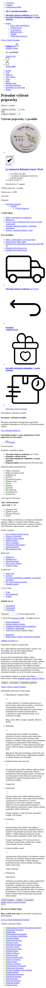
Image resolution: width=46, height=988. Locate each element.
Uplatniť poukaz (12, 566)
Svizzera (17, 964)
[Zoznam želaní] (7, 60)
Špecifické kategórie (13, 204)
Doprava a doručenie (13, 536)
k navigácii (10, 3)
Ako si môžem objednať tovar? (17, 534)
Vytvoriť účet (11, 56)
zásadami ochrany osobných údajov (31, 678)
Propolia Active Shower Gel (16, 248)
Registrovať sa (11, 559)
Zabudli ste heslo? (12, 561)
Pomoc (8, 23)
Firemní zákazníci (12, 547)
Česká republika (26, 970)
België (15, 979)
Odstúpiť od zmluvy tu (9, 641)
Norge (15, 985)
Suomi (15, 955)
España (16, 938)
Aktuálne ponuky (12, 584)
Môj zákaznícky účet (13, 549)
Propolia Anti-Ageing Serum (16, 250)
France (15, 943)
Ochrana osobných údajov (15, 624)
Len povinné (14, 683)
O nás (8, 592)
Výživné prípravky (22, 208)
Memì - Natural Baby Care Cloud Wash (20, 240)
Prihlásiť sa (10, 557)
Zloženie (9, 576)
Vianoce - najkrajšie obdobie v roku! (19, 230)
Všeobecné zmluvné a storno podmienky (21, 626)
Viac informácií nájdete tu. (11, 430)
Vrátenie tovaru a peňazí (15, 538)
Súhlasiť (5, 683)
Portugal (17, 981)
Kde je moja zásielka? (14, 563)
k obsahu (9, 5)
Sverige (16, 947)
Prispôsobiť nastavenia (28, 683)
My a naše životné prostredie (16, 582)
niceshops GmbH (17, 618)
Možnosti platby (16, 32)
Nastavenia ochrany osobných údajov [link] (20, 631)
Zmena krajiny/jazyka (27, 614)
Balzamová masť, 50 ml (24, 169)
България (19, 957)
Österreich (19, 930)
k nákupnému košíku (13, 7)
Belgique (18, 977)
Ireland (15, 972)
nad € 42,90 (22, 15)
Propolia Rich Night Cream (16, 242)
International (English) (33, 928)
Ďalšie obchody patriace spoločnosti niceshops (23, 637)
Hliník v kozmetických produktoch (19, 218)
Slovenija (18, 940)
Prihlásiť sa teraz (12, 48)
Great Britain (22, 936)
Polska (15, 951)
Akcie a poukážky (12, 543)
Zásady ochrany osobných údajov (13, 687)
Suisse (15, 962)
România (18, 945)
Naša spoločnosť (12, 594)
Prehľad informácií (13, 622)
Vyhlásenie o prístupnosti (15, 628)
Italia (13, 932)
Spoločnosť (10, 635)
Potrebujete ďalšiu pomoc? (15, 545)
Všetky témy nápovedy (19, 36)
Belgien (17, 983)
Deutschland (22, 934)
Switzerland (21, 966)
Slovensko (20, 968)
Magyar (17, 953)
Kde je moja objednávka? (19, 26)
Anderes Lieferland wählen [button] (11, 924)
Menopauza (10, 220)
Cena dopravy (15, 30)
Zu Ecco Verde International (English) (15, 920)
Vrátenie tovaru (16, 28)
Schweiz (17, 960)
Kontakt (13, 34)
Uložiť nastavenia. (8, 900)
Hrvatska (18, 949)
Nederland (20, 974)
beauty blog (10, 574)
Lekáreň (13, 206)
